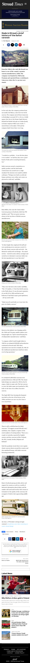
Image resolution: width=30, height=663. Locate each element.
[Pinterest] (20, 44)
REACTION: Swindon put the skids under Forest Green (22, 562)
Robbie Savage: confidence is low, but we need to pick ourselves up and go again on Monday (20, 613)
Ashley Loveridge (9, 595)
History (16, 531)
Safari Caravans (5, 534)
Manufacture (22, 531)
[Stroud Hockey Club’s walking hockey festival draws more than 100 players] (6, 624)
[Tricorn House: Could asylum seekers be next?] (6, 635)
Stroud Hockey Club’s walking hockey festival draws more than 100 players (19, 625)
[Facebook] (8, 44)
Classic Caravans (9, 531)
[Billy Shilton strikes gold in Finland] (16, 584)
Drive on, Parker (6, 560)
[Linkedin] (16, 44)
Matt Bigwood (6, 40)
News (3, 595)
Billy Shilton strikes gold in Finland (15, 598)
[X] (12, 44)
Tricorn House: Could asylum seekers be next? (20, 634)
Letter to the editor (16, 631)
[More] (24, 44)
